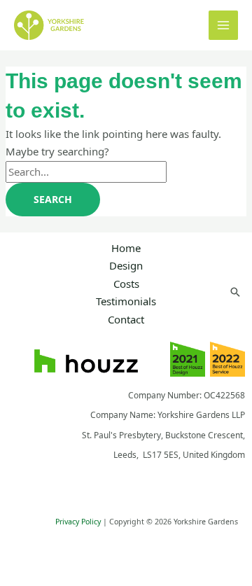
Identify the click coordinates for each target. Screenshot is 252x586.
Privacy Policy (78, 521)
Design (126, 265)
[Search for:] (86, 172)
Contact (126, 319)
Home (126, 248)
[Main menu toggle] (224, 26)
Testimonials (126, 301)
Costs (126, 284)
